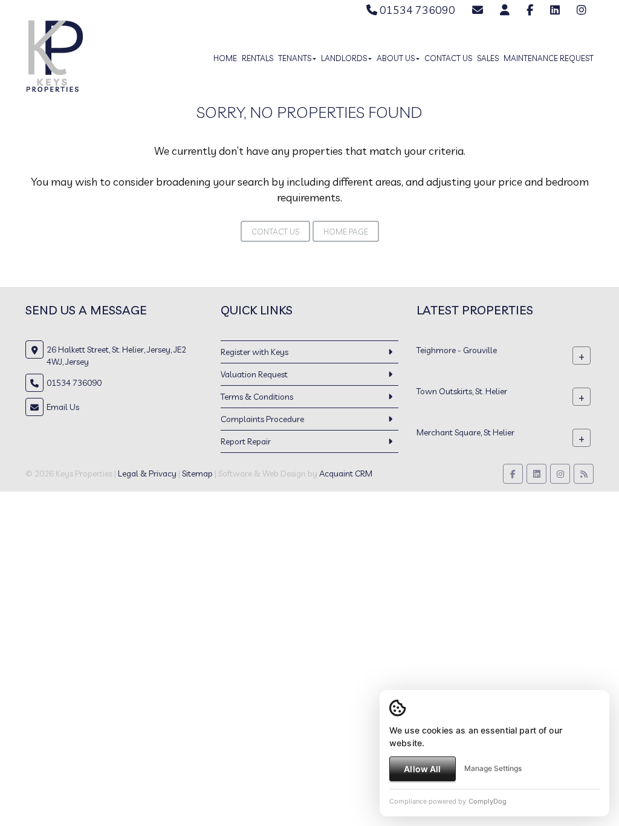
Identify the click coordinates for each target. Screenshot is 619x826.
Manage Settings (493, 768)
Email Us (63, 407)
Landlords (344, 58)
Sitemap (197, 473)
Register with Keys (254, 351)
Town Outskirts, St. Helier (461, 391)
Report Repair (246, 441)
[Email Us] (477, 10)
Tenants (294, 58)
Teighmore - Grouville (456, 350)
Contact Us (448, 58)
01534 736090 (416, 10)
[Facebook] (530, 10)
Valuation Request (254, 374)
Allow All (422, 769)
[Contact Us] (505, 10)
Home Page (345, 231)
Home (225, 58)
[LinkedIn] (555, 10)
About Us (396, 58)
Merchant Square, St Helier (465, 432)
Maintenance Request (549, 58)
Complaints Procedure (262, 419)
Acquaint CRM (345, 473)
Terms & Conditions (257, 396)
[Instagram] (581, 10)
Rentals (257, 58)
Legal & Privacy (147, 473)
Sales (488, 58)
